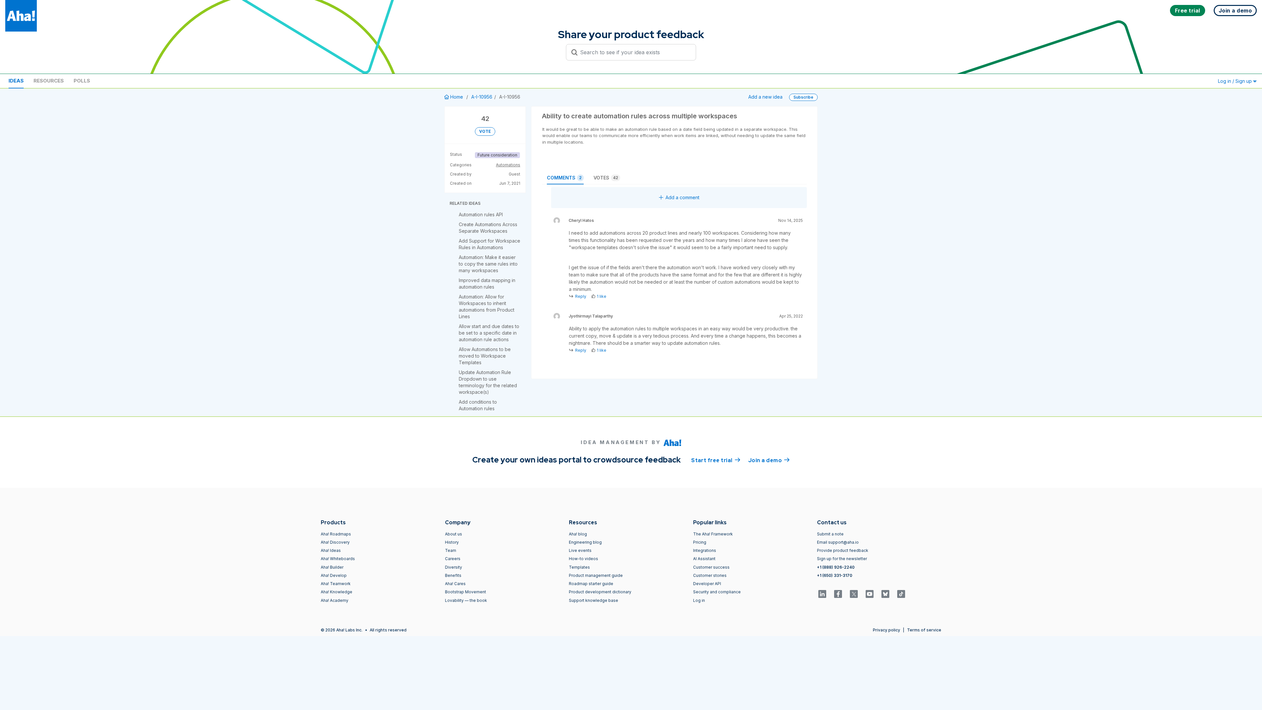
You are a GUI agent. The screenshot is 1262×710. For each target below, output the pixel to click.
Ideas (16, 81)
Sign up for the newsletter (842, 558)
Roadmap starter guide (591, 583)
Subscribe (803, 97)
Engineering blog (585, 542)
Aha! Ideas (331, 550)
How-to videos (583, 558)
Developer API (707, 583)
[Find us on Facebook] (838, 594)
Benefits (453, 575)
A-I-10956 (481, 97)
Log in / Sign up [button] (1235, 81)
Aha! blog (578, 534)
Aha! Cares (455, 583)
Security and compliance (717, 591)
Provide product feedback (842, 550)
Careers (452, 558)
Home (456, 97)
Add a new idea (765, 97)
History (452, 542)
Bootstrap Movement (465, 591)
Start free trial (715, 460)
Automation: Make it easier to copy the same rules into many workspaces (488, 263)
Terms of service (924, 629)
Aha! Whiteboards (338, 558)
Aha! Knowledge (336, 591)
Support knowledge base (593, 600)
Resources (49, 81)
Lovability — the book (466, 600)
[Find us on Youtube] (869, 594)
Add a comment (682, 197)
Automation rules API (481, 214)
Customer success (711, 567)
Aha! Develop (334, 575)
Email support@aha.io (838, 542)
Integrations (704, 550)
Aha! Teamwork (336, 583)
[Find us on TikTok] (901, 594)
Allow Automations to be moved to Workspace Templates (485, 355)
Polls (82, 81)
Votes (606, 177)
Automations (508, 164)
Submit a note (830, 534)
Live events (580, 550)
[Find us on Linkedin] (822, 594)
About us (453, 534)
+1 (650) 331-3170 (834, 575)
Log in (699, 600)
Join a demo (769, 460)
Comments (564, 177)
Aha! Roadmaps (336, 534)
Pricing (699, 542)
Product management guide (596, 575)
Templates (579, 567)
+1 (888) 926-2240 (835, 567)
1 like (601, 296)
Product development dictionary (600, 591)
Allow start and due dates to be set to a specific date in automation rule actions (489, 332)
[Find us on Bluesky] (885, 594)
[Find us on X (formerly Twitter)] (854, 594)
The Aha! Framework (713, 534)
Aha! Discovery (335, 542)
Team (450, 550)
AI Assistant (704, 558)
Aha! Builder (332, 567)
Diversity (453, 567)
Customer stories (710, 575)
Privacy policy (886, 629)
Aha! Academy (334, 600)
